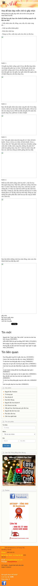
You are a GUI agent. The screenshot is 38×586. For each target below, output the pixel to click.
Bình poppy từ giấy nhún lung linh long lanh (15, 343)
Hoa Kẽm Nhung (9, 400)
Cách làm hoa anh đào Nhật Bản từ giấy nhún (16, 366)
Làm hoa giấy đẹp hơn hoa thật (12, 384)
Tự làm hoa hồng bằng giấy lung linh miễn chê (16, 380)
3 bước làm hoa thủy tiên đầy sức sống (14, 359)
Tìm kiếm (7, 445)
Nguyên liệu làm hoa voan (12, 411)
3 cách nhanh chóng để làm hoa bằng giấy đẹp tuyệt (17, 370)
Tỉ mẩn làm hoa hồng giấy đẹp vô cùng (14, 361)
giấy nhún (4, 315)
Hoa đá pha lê (9, 397)
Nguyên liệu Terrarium (11, 391)
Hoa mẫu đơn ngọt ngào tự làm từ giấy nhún (15, 374)
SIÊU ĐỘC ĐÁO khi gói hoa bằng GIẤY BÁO (16, 341)
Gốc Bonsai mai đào (10, 405)
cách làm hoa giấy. (6, 321)
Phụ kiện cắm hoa (10, 413)
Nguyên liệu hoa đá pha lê (12, 402)
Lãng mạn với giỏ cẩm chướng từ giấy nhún (15, 363)
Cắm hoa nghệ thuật (10, 416)
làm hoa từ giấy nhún (7, 317)
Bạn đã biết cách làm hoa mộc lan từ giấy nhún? (16, 376)
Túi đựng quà (8, 394)
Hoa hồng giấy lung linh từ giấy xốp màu (14, 357)
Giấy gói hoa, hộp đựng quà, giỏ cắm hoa (16, 408)
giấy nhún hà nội (6, 319)
